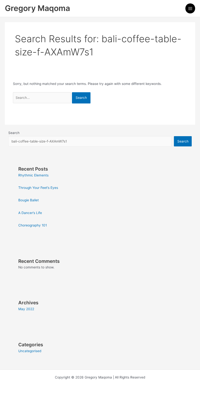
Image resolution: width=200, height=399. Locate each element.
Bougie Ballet (28, 200)
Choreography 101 (32, 225)
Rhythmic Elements (33, 175)
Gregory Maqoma (37, 8)
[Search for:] (42, 98)
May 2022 (26, 309)
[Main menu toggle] (190, 8)
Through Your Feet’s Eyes (38, 188)
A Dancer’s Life (30, 213)
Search (14, 133)
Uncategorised (29, 351)
